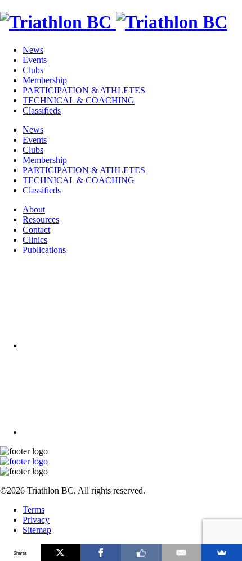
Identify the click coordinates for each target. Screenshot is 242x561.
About (34, 209)
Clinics (35, 240)
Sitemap (37, 530)
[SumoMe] (221, 552)
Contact (36, 229)
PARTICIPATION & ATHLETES (84, 90)
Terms (33, 509)
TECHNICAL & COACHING (79, 100)
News (33, 50)
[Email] (182, 552)
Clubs (33, 70)
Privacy (36, 519)
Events (35, 60)
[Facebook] (100, 552)
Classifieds (42, 110)
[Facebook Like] (141, 552)
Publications (44, 250)
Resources (41, 219)
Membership (45, 80)
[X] (61, 552)
